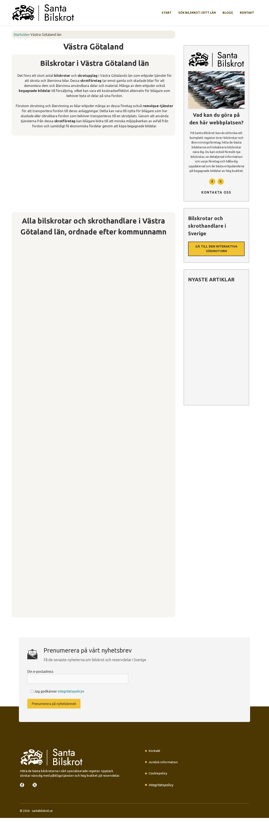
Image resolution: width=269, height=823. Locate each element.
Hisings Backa (26, 365)
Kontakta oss (216, 192)
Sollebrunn (23, 494)
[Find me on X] (35, 785)
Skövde (20, 484)
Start (166, 12)
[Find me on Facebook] (212, 181)
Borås (19, 286)
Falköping (22, 306)
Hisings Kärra (25, 375)
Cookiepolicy (158, 773)
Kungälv (21, 405)
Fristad (20, 316)
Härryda (21, 355)
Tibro (18, 533)
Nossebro (22, 454)
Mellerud (22, 444)
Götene (20, 335)
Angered (21, 266)
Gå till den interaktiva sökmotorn (216, 249)
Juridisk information (163, 762)
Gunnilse (21, 345)
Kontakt (247, 12)
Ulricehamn (23, 583)
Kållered (21, 385)
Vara (18, 592)
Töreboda (22, 543)
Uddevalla (23, 573)
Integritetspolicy (161, 785)
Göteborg (22, 325)
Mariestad (23, 434)
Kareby (20, 395)
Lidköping (22, 424)
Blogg (228, 12)
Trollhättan (24, 553)
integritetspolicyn (71, 691)
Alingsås (21, 256)
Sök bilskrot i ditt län (197, 12)
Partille (20, 464)
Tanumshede (25, 523)
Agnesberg (23, 246)
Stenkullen (23, 503)
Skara (19, 474)
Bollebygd (23, 276)
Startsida (21, 34)
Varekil (20, 602)
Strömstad (23, 513)
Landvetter (24, 414)
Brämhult (22, 296)
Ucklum (20, 563)
